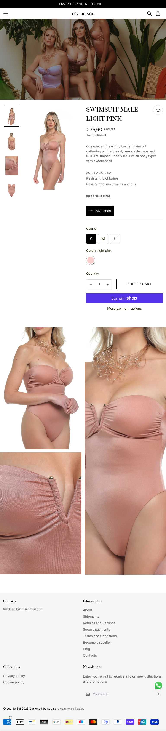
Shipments (91, 616)
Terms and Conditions (100, 636)
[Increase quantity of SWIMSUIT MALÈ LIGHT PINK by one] (107, 285)
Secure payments (96, 629)
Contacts (90, 655)
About (87, 610)
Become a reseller (97, 642)
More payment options (124, 308)
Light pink (90, 260)
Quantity (92, 273)
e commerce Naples (70, 708)
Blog (86, 649)
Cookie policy (13, 682)
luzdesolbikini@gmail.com (23, 609)
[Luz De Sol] (83, 13)
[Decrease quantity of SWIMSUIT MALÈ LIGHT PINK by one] (90, 285)
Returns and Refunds (99, 623)
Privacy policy (14, 676)
